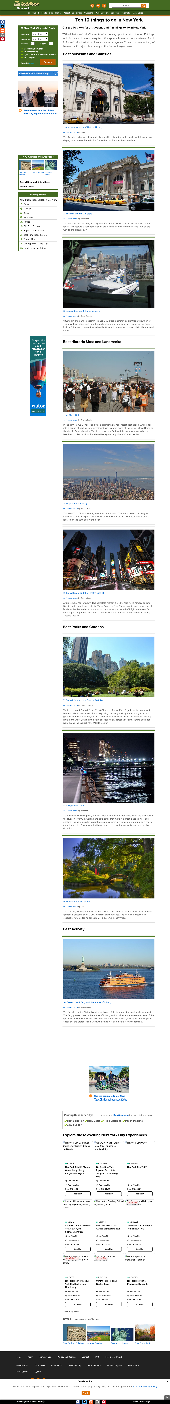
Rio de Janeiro (22, 1372)
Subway (27, 208)
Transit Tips (29, 239)
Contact (85, 1357)
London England (114, 1365)
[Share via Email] (2, 35)
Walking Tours (102, 13)
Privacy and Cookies (67, 1357)
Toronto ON (40, 1365)
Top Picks (126, 13)
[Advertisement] (109, 1046)
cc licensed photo (70, 132)
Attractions (69, 13)
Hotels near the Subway (35, 248)
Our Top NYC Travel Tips (35, 243)
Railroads (28, 217)
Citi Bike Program (32, 226)
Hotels (44, 13)
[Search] (143, 6)
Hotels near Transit (113, 1357)
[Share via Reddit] (2, 30)
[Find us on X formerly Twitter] (98, 5)
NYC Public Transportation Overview (38, 200)
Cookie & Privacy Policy (145, 1386)
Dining (79, 13)
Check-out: (26, 39)
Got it (86, 1393)
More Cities (138, 13)
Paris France (133, 1365)
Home (18, 1357)
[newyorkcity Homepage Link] (28, 13)
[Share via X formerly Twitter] (2, 26)
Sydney (38, 1372)
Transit (35, 13)
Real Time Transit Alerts (35, 235)
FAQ (97, 1357)
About (30, 1357)
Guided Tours (55, 13)
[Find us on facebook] (92, 5)
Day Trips (115, 13)
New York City (75, 1365)
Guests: (43, 44)
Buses (26, 213)
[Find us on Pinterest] (104, 5)
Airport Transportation (34, 230)
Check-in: (25, 34)
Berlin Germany (94, 1365)
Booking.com (121, 1115)
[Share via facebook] (2, 22)
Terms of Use (45, 1357)
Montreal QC (56, 1365)
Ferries (26, 221)
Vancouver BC (22, 1365)
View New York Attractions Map (33, 73)
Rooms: (25, 44)
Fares (26, 204)
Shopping (88, 13)
